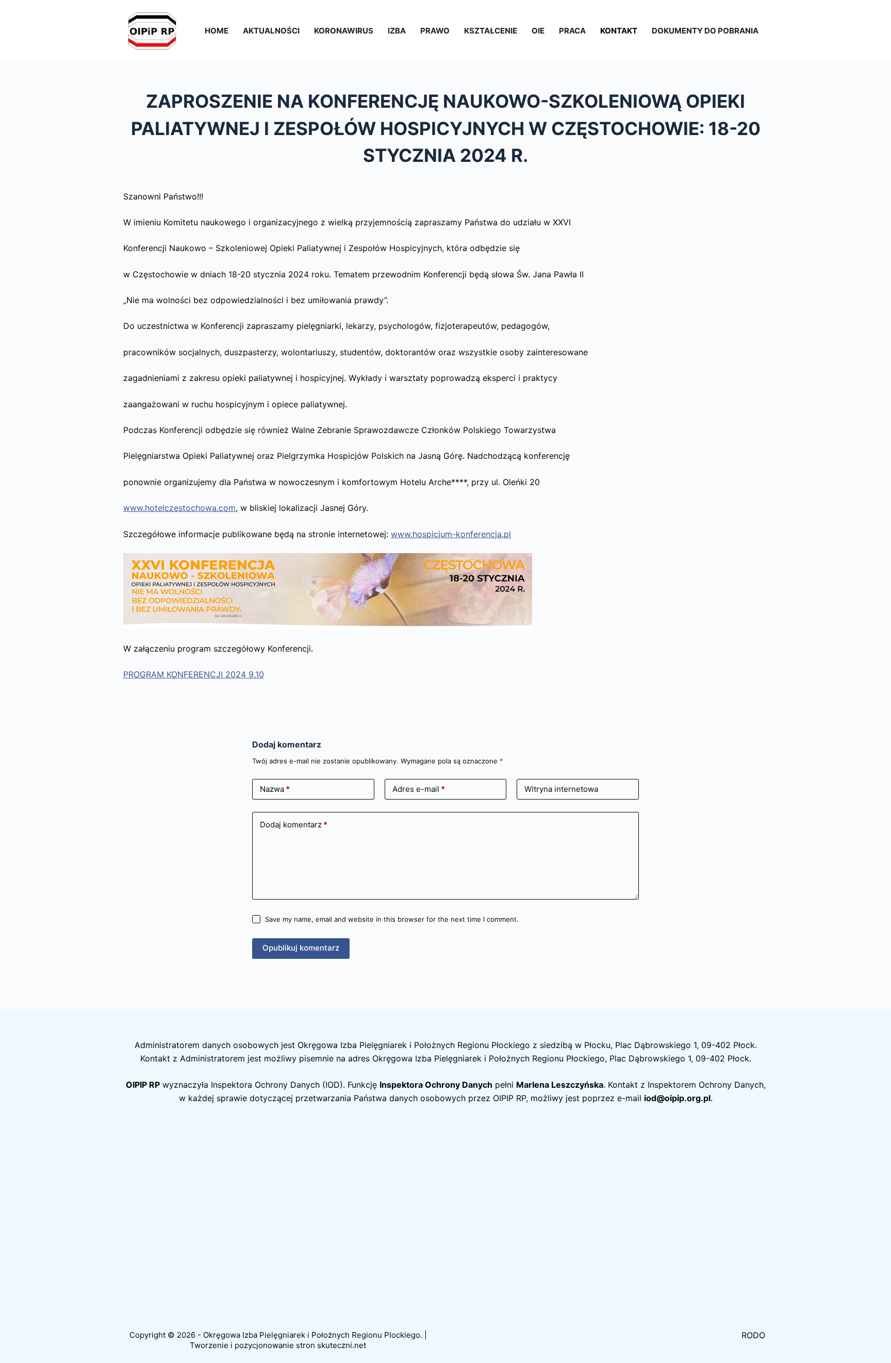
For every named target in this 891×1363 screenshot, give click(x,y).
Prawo (435, 31)
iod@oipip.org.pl (677, 1098)
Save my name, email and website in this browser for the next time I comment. (392, 919)
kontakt (618, 31)
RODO (753, 1335)
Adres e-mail (418, 789)
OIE (538, 31)
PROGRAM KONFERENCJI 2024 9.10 (193, 674)
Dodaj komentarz (293, 824)
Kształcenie (490, 31)
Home (216, 31)
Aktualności (271, 31)
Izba (397, 31)
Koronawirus (343, 31)
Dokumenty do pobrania (705, 31)
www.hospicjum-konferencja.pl (451, 534)
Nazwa (275, 789)
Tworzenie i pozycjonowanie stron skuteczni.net (278, 1345)
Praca (572, 31)
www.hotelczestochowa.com (179, 508)
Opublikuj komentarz (300, 948)
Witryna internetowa (561, 789)
